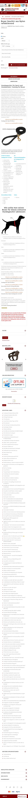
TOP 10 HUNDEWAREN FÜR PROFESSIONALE (12, 500)
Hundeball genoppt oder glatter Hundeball (12, 610)
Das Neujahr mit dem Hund (8, 496)
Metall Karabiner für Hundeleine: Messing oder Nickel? (14, 665)
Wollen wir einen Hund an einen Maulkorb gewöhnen (14, 512)
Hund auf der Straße (7, 494)
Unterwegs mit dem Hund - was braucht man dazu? (13, 657)
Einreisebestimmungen (8, 435)
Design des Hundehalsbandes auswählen (11, 648)
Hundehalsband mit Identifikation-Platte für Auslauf (13, 582)
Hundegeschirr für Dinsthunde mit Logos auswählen (13, 618)
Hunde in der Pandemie (8, 605)
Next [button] (25, 359)
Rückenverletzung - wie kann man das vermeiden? (13, 462)
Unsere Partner (6, 470)
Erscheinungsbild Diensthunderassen (10, 444)
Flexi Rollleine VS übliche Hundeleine (10, 478)
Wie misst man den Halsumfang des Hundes (12, 715)
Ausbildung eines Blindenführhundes (10, 688)
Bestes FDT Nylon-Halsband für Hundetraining (12, 595)
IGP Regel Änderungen (8, 417)
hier (7, 316)
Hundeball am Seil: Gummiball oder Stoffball (12, 646)
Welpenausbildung (7, 429)
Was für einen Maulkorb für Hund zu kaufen (12, 738)
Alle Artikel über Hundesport (9, 433)
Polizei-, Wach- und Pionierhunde (10, 442)
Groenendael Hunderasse (8, 509)
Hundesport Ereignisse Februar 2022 (10, 413)
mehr (4, 405)
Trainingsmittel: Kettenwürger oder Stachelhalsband (13, 667)
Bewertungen (13, 81)
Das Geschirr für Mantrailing (9, 736)
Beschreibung (14, 76)
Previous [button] (2, 359)
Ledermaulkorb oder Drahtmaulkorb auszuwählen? (13, 566)
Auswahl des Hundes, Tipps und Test (10, 421)
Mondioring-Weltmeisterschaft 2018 (10, 456)
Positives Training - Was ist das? (9, 543)
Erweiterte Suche (5, 340)
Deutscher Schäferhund (8, 446)
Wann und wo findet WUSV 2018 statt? (11, 710)
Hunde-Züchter (6, 475)
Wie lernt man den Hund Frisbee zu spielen (12, 538)
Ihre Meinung (6, 756)
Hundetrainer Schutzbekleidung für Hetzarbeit (12, 572)
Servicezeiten (14, 391)
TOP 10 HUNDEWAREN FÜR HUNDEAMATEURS (13, 499)
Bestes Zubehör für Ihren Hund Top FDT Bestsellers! (13, 489)
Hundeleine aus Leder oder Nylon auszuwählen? (13, 580)
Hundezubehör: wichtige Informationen (11, 440)
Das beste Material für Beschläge (10, 612)
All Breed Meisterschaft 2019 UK (10, 574)
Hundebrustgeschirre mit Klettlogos (10, 734)
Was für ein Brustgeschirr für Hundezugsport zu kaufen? (14, 723)
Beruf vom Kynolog (7, 468)
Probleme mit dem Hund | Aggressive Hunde (12, 527)
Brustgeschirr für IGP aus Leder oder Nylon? (12, 727)
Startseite (3, 16)
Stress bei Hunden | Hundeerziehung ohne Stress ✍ (13, 536)
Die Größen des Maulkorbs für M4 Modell (11, 448)
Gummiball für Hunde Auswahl (9, 591)
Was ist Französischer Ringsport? (9, 663)
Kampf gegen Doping (7, 427)
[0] (24, 10)
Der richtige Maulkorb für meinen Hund (11, 673)
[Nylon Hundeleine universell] (14, 136)
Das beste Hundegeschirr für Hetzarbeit (11, 708)
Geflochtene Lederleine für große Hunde (11, 675)
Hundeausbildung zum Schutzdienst (10, 659)
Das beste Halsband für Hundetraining (11, 725)
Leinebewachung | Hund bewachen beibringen (12, 545)
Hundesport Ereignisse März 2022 (10, 415)
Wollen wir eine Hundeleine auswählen (11, 493)
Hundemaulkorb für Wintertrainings (10, 549)
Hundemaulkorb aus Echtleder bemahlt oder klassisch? (14, 597)
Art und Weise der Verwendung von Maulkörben (13, 514)
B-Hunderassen (6, 423)
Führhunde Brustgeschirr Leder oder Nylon (12, 677)
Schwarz (4, 36)
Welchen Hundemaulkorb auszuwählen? (11, 603)
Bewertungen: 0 (4, 67)
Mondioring (5, 454)
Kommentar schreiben (13, 67)
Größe (2, 38)
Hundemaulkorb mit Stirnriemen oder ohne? (12, 620)
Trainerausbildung (7, 754)
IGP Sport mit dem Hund (8, 460)
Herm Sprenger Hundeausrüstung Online (11, 425)
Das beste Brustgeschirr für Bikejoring (11, 732)
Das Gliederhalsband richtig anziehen (10, 631)
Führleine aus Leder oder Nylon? (9, 587)
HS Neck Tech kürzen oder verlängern (10, 652)
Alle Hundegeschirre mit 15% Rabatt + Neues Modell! (14, 746)
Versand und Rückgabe (14, 78)
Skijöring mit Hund (7, 553)
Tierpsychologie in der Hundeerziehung (11, 472)
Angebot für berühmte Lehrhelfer (10, 740)
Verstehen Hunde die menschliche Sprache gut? (13, 661)
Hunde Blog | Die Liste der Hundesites (11, 474)
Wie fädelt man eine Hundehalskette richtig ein (12, 686)
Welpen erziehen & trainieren (9, 570)
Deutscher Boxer (7, 16)
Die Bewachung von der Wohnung (10, 450)
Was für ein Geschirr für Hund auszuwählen (12, 568)
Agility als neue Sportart (8, 589)
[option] (14, 359)
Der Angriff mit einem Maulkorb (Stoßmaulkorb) (13, 515)
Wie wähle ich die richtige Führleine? (10, 593)
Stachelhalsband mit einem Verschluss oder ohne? (13, 640)
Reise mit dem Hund (7, 452)
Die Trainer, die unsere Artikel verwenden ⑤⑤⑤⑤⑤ (14, 644)
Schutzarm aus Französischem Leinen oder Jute (12, 622)
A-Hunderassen (6, 419)
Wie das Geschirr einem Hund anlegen (11, 547)
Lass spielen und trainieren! (8, 561)
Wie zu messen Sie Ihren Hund (9, 758)
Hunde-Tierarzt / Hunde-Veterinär (10, 479)
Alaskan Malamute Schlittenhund (10, 458)
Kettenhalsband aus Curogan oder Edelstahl (12, 717)
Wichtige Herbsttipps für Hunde (9, 650)
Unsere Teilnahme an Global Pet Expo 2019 (12, 559)
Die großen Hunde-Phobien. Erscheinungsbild (12, 491)
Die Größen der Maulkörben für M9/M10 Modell (13, 431)
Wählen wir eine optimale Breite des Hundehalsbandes (14, 700)
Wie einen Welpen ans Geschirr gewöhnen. (12, 551)
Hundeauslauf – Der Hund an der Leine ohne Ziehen (13, 525)
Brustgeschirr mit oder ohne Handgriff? (11, 702)
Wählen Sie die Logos (5, 43)
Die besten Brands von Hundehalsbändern (11, 642)
